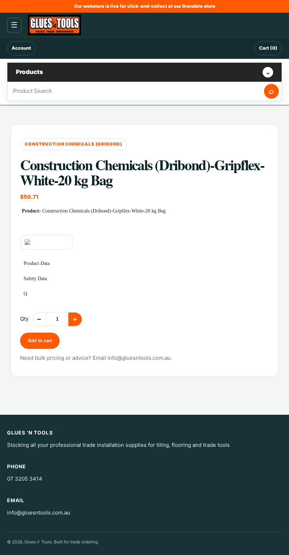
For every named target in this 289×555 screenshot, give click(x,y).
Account (21, 48)
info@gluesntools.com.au (139, 357)
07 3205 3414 (24, 478)
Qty (24, 318)
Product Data (37, 263)
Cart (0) (268, 48)
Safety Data (35, 278)
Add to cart (40, 340)
